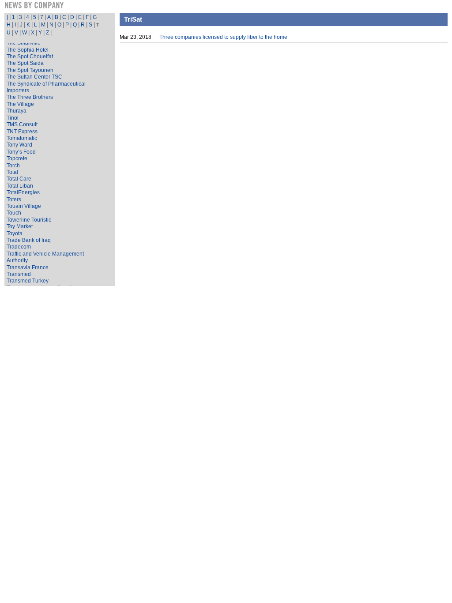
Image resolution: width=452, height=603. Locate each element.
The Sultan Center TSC (34, 77)
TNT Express (22, 131)
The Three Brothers (30, 97)
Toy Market (20, 226)
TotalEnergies (23, 192)
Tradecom (19, 247)
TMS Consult (22, 124)
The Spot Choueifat (30, 56)
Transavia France (28, 267)
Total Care (19, 179)
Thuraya (16, 111)
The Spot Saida (25, 63)
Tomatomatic (22, 138)
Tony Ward (19, 145)
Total (12, 172)
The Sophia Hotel (28, 50)
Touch (14, 213)
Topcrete (17, 158)
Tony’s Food (21, 152)
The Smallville (24, 43)
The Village (20, 104)
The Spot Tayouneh (30, 70)
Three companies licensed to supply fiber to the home (223, 37)
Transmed (19, 274)
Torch (13, 165)
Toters (14, 199)
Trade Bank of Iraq (29, 240)
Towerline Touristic (29, 220)
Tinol (13, 118)
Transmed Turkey (28, 281)
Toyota (15, 233)
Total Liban (20, 186)
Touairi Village (24, 206)
